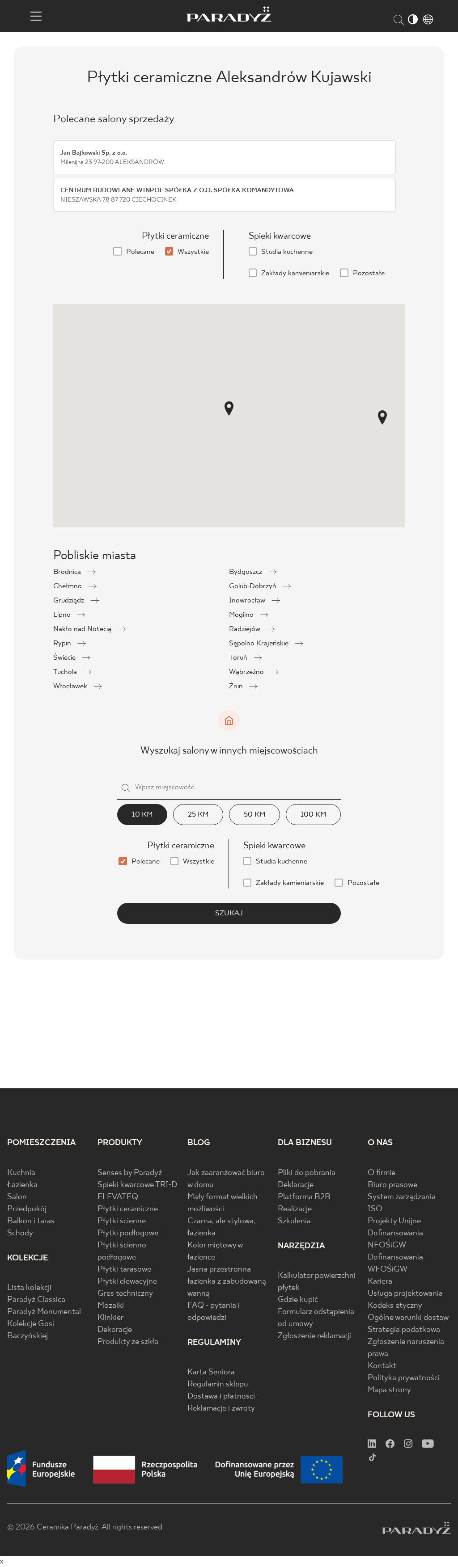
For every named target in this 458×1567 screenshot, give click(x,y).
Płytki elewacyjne (127, 1281)
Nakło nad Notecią (83, 629)
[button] (229, 408)
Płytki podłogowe (128, 1233)
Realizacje (295, 1209)
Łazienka (22, 1185)
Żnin (237, 686)
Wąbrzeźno (247, 672)
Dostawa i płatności (221, 1396)
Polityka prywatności (404, 1378)
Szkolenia (294, 1221)
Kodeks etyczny (395, 1305)
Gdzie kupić (298, 1300)
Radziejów (245, 629)
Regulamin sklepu (217, 1384)
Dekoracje (115, 1330)
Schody (20, 1233)
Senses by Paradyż (130, 1173)
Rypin (63, 643)
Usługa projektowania (405, 1293)
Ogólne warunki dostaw (408, 1318)
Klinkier (110, 1318)
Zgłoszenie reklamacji (314, 1336)
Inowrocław (248, 600)
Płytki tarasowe (124, 1269)
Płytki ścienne (122, 1221)
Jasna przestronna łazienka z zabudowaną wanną (226, 1281)
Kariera (380, 1281)
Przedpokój (27, 1209)
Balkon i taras (31, 1221)
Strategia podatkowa (404, 1330)
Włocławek (71, 686)
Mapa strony (389, 1390)
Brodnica (68, 572)
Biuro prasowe (392, 1185)
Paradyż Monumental (44, 1312)
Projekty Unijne (394, 1221)
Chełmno (68, 586)
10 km (142, 814)
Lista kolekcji (29, 1288)
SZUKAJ (229, 913)
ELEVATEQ (118, 1197)
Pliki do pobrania (306, 1173)
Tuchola (66, 672)
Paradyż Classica (36, 1300)
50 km (254, 814)
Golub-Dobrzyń (253, 586)
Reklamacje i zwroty (221, 1408)
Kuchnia (21, 1173)
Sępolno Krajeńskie (259, 643)
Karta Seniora (211, 1372)
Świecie (65, 657)
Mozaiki (111, 1305)
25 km (198, 814)
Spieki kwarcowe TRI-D (137, 1185)
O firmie (381, 1173)
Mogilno (242, 615)
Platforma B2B (304, 1197)
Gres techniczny (125, 1293)
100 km (313, 814)
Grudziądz (69, 600)
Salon (17, 1197)
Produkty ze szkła (128, 1342)
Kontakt (382, 1366)
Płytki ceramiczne (128, 1209)
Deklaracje (296, 1185)
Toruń (239, 657)
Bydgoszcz (246, 572)
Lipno (62, 615)
